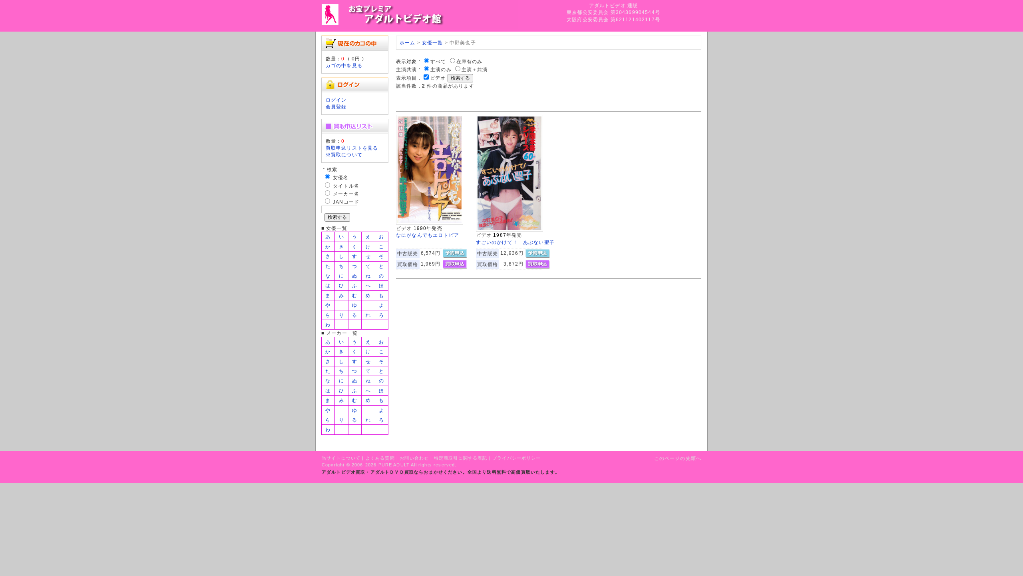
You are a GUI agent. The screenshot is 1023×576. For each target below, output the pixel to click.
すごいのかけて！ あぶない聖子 (515, 242)
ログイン (336, 99)
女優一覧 (432, 42)
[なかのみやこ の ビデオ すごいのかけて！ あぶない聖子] (509, 229)
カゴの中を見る (344, 65)
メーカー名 (346, 193)
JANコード (346, 201)
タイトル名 (346, 185)
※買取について (344, 154)
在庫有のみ (469, 61)
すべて (438, 61)
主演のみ (441, 69)
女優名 (340, 177)
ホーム (407, 42)
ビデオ (438, 77)
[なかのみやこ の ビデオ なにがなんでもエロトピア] (429, 223)
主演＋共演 (475, 69)
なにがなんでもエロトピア (427, 235)
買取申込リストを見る (352, 147)
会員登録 (336, 106)
